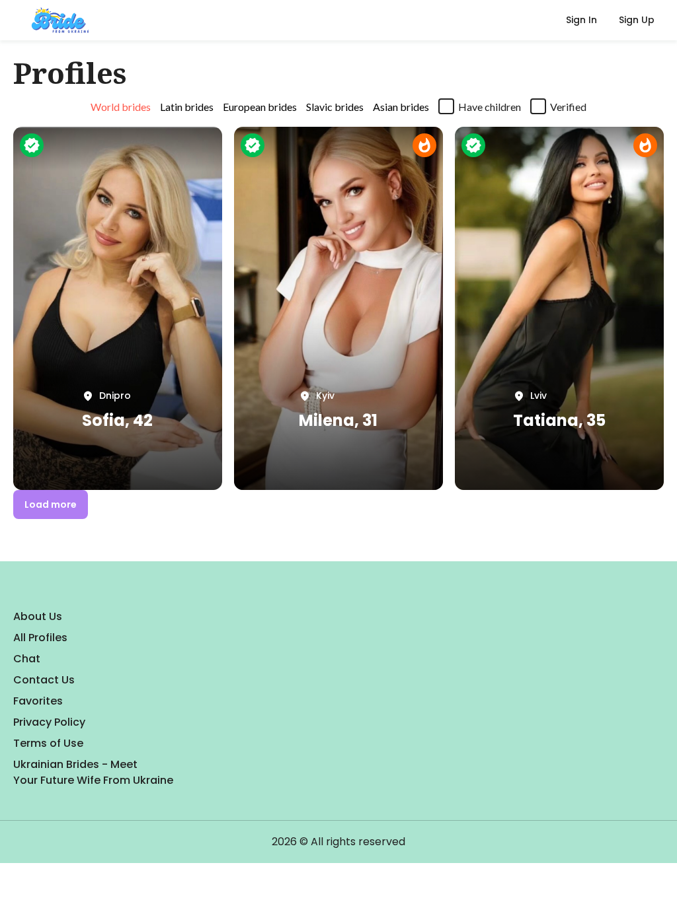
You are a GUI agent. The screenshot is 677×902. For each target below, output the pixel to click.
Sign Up (637, 19)
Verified (568, 106)
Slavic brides (335, 106)
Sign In (581, 19)
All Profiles (40, 637)
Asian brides (401, 106)
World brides (121, 106)
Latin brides (187, 106)
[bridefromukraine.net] (58, 20)
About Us (37, 616)
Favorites (38, 701)
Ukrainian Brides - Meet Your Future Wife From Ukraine (93, 772)
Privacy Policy (49, 722)
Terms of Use (48, 743)
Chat (26, 658)
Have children (489, 106)
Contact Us (44, 679)
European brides (260, 106)
